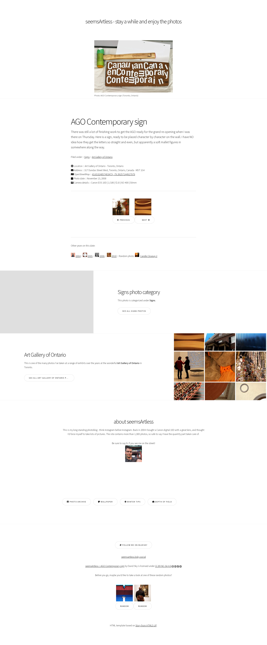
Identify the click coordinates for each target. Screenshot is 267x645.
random (124, 606)
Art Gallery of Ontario (102, 157)
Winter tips (133, 502)
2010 (114, 256)
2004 (78, 256)
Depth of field (163, 502)
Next (143, 220)
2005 (90, 256)
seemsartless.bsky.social (133, 556)
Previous (124, 220)
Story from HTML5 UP (146, 625)
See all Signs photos (134, 311)
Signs (87, 157)
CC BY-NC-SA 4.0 (163, 566)
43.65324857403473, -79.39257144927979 (113, 174)
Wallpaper (106, 502)
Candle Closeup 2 (148, 256)
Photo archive (77, 502)
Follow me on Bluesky (134, 545)
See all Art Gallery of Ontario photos (51, 378)
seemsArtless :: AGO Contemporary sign (104, 566)
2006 (102, 256)
